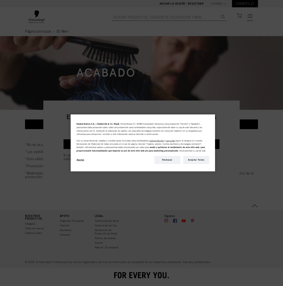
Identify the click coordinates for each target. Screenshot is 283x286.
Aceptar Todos (196, 159)
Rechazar (167, 159)
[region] (143, 142)
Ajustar (80, 159)
